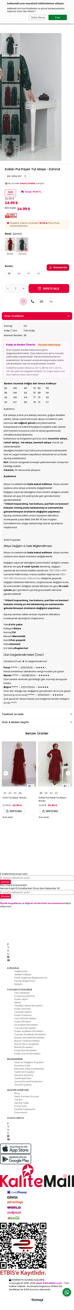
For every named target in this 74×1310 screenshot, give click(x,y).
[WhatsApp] (8, 953)
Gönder (5, 896)
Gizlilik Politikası (22, 974)
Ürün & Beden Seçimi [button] (15, 722)
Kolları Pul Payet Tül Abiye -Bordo (53, 799)
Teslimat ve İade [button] (13, 714)
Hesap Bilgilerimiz (24, 980)
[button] (25, 176)
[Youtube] (8, 960)
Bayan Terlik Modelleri (27, 1040)
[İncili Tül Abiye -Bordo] (19, 764)
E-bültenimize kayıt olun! (14, 873)
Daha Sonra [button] (38, 17)
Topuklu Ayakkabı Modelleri (30, 1034)
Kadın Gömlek (22, 1008)
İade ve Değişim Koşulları (29, 1062)
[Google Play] (37, 1159)
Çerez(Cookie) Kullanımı (28, 1081)
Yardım (18, 1099)
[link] (17, 176)
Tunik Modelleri (23, 1012)
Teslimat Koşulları (24, 1071)
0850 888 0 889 (57, 570)
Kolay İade (20, 1106)
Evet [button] (57, 17)
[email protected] (16, 695)
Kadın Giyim (21, 999)
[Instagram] (8, 950)
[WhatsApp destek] (67, 1292)
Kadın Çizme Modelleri (27, 1053)
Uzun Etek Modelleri (25, 1018)
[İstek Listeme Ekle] (42, 301)
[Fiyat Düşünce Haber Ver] (51, 301)
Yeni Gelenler (22, 992)
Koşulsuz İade (22, 1065)
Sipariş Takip (21, 1102)
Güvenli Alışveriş (23, 1075)
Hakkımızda (20, 971)
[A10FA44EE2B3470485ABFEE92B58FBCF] (37, 1249)
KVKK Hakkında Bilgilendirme (30, 977)
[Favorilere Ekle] (23, 301)
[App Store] (37, 1148)
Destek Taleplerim (24, 1109)
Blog (17, 1093)
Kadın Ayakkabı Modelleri (28, 1031)
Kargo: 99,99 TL (33, 192)
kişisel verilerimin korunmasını (44, 903)
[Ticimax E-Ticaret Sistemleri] (37, 1300)
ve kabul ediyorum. (35, 905)
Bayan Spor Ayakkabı (26, 1044)
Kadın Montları (22, 1021)
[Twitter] (8, 947)
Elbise (17, 1002)
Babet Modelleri (23, 1047)
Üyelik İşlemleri (22, 1078)
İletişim (18, 984)
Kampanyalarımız (24, 996)
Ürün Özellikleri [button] (14, 316)
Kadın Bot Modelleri (25, 1050)
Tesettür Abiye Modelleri (28, 1005)
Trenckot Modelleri (25, 1028)
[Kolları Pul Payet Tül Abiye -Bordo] (55, 764)
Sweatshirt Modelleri (26, 1024)
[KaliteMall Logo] (37, 1175)
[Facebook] (8, 944)
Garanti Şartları (23, 1084)
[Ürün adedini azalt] (7, 288)
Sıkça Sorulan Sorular (26, 1096)
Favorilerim (20, 1112)
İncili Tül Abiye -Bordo (14, 797)
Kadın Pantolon (23, 1015)
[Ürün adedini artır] (23, 288)
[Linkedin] (8, 957)
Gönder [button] (5, 881)
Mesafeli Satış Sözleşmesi (29, 1068)
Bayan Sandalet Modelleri (29, 1037)
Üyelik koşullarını (10, 903)
